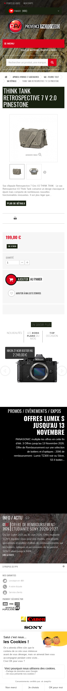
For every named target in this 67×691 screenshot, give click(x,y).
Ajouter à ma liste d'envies (28, 293)
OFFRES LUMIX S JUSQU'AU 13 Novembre (44, 425)
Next (62, 371)
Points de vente (13, 3)
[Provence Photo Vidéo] (33, 26)
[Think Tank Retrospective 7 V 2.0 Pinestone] (17, 171)
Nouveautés (14, 333)
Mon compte (28, 3)
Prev (5, 371)
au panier (30, 279)
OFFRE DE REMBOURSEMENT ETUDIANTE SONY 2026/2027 (35, 527)
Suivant (44, 172)
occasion (52, 334)
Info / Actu (12, 517)
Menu (10, 43)
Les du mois (33, 335)
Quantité (10, 257)
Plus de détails (16, 203)
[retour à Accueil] (6, 77)
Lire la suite (8, 555)
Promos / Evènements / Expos (34, 411)
